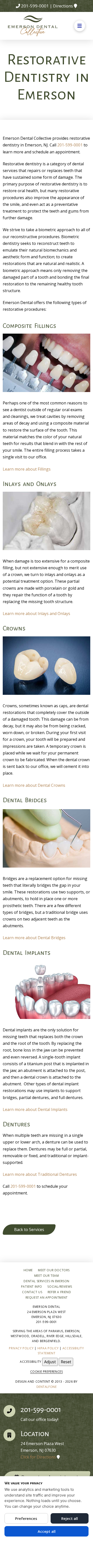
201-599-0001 (35, 6)
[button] (79, 25)
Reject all (69, 1518)
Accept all (47, 1531)
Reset (66, 1362)
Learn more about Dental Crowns (34, 785)
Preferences (26, 1518)
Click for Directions (38, 1457)
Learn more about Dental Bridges (34, 937)
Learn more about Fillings (27, 469)
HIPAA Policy (48, 1348)
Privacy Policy (21, 1348)
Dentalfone (46, 1387)
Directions (63, 6)
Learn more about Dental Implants (35, 1109)
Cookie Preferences (46, 1371)
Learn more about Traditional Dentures (40, 1174)
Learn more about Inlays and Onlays (36, 613)
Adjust (50, 1362)
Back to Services (29, 1229)
